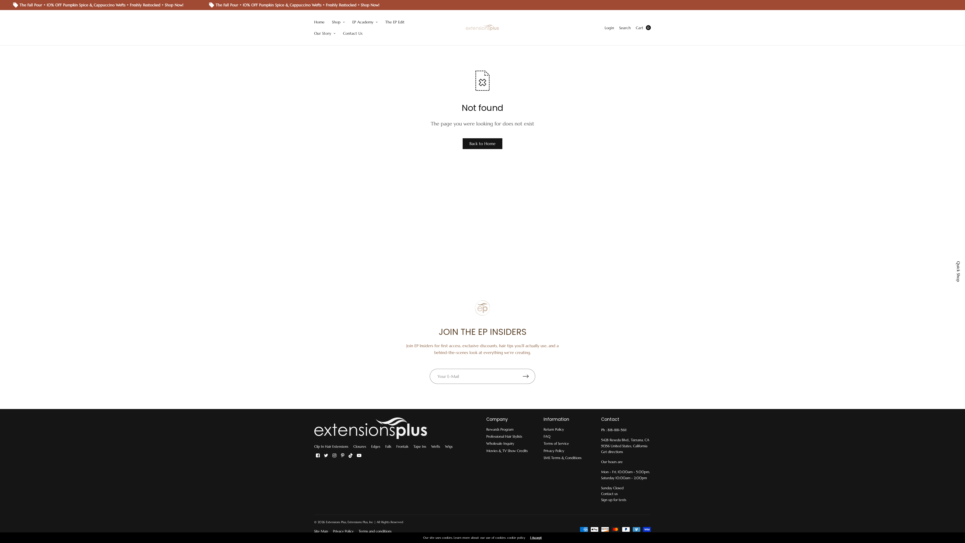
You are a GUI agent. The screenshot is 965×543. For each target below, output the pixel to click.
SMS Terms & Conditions (563, 458)
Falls (388, 446)
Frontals (402, 446)
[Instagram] (334, 455)
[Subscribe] (529, 376)
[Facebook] (317, 455)
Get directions (612, 451)
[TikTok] (351, 455)
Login (609, 27)
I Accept (536, 537)
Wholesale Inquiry (500, 443)
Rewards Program (499, 429)
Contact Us (352, 33)
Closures (359, 446)
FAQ (547, 436)
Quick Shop (958, 271)
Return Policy (554, 429)
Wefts (435, 446)
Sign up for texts (613, 499)
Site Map (321, 531)
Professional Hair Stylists (504, 436)
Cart (639, 27)
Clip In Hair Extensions (331, 446)
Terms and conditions (375, 531)
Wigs (449, 446)
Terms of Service (556, 443)
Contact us (609, 493)
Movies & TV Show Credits (507, 450)
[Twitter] (326, 455)
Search (625, 27)
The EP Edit (395, 22)
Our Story (322, 33)
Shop (336, 22)
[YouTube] (359, 455)
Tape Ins (419, 446)
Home (319, 22)
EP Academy (362, 22)
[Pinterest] (342, 455)
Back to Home (482, 143)
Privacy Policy (554, 450)
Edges (375, 446)
